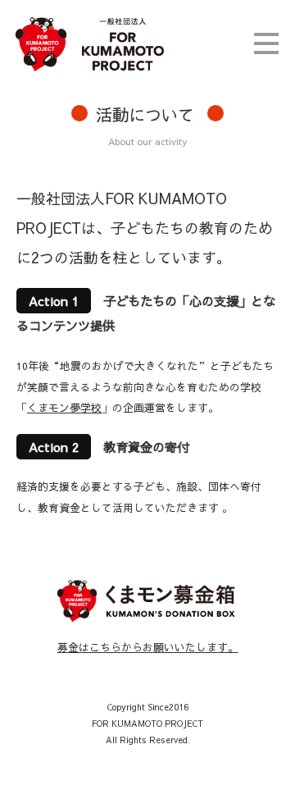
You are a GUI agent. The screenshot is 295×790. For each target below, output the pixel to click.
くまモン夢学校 (64, 407)
